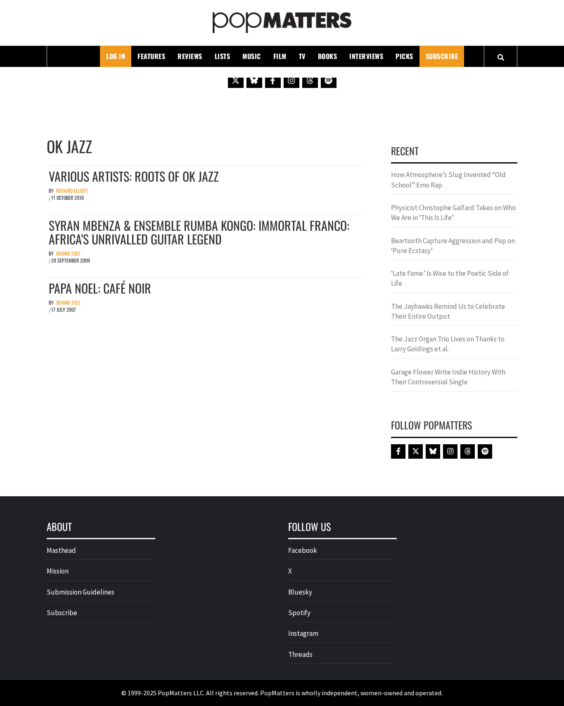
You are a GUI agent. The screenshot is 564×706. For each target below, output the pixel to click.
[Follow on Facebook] (273, 80)
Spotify (299, 612)
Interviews (366, 56)
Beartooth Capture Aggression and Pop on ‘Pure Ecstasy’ (453, 245)
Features (151, 56)
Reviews (190, 56)
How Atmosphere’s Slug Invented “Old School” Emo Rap (448, 179)
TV (302, 56)
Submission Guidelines (80, 592)
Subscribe (442, 56)
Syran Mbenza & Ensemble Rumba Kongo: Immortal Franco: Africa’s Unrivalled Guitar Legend (199, 232)
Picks (404, 56)
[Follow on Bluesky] (254, 80)
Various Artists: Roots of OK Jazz (134, 176)
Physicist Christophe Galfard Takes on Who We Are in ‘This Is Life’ (453, 212)
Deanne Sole (68, 253)
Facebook (302, 550)
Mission (58, 571)
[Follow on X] (236, 80)
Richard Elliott (72, 190)
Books (327, 56)
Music (251, 56)
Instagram (303, 633)
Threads (300, 654)
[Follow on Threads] (310, 80)
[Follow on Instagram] (291, 80)
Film (280, 56)
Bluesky (300, 592)
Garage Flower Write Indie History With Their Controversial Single (448, 376)
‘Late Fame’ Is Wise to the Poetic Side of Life (450, 278)
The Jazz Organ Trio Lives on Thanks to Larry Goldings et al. (448, 343)
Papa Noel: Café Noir (100, 288)
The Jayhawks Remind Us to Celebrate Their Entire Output (448, 311)
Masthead (61, 550)
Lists (222, 56)
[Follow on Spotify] (329, 80)
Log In (115, 56)
